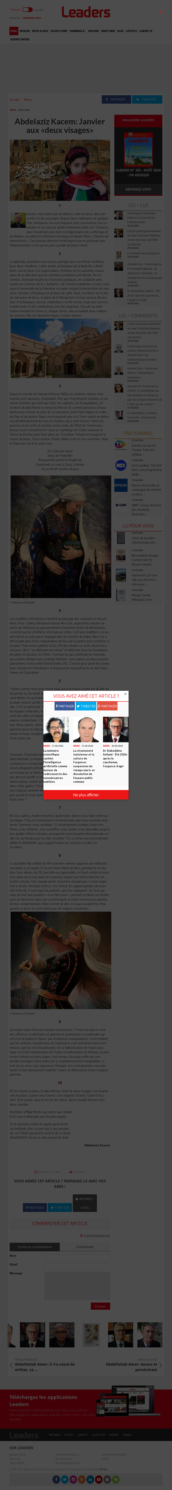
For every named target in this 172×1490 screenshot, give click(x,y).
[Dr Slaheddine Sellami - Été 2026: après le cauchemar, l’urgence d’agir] (116, 729)
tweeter (87, 706)
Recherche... (124, 13)
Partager (66, 706)
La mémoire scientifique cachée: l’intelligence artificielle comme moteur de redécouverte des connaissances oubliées (55, 766)
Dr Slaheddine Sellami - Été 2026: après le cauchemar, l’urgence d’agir (115, 758)
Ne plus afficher (86, 794)
